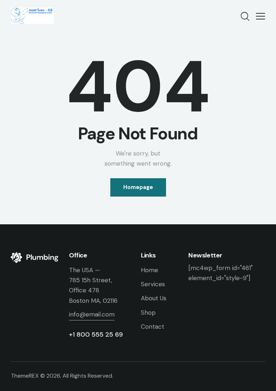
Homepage (138, 187)
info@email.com (92, 314)
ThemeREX (25, 375)
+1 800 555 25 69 (96, 334)
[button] (260, 16)
